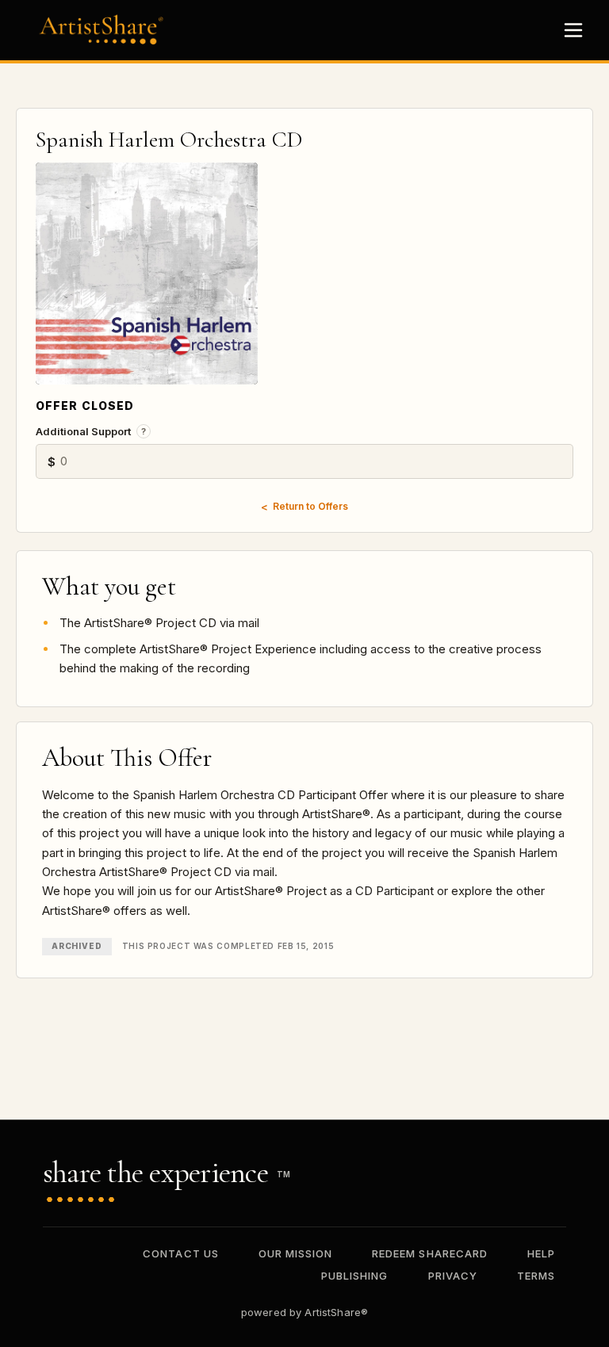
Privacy (452, 1275)
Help (541, 1253)
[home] (105, 29)
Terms (536, 1275)
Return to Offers (310, 506)
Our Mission (295, 1253)
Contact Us (180, 1253)
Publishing (354, 1275)
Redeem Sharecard (430, 1253)
